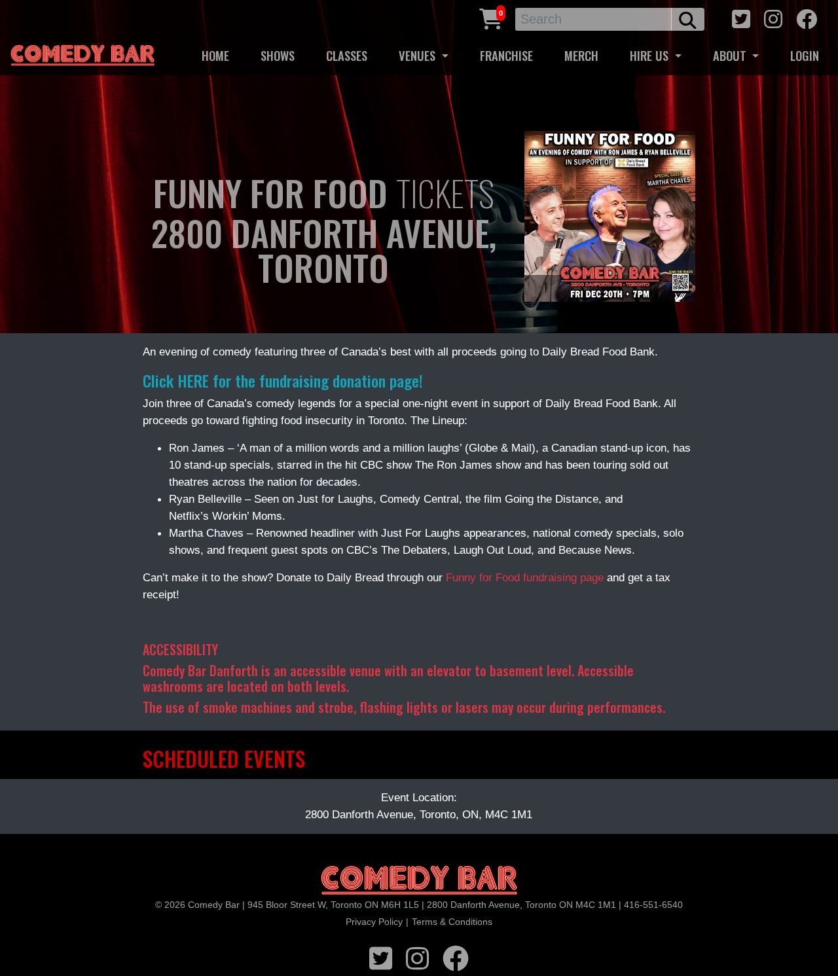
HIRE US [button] (651, 55)
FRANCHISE (506, 55)
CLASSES (346, 55)
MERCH (581, 55)
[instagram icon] (773, 17)
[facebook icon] (806, 17)
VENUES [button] (419, 55)
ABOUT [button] (731, 55)
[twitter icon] (741, 17)
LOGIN (804, 55)
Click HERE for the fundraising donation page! (283, 380)
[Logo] (419, 880)
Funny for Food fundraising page (525, 577)
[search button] (687, 19)
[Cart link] (491, 17)
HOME (215, 55)
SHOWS (278, 55)
